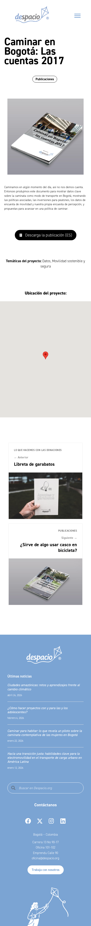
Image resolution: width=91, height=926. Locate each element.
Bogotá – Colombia (45, 834)
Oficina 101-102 (45, 847)
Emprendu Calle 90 (45, 853)
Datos (46, 261)
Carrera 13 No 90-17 (45, 842)
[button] (45, 235)
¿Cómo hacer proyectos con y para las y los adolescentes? (37, 710)
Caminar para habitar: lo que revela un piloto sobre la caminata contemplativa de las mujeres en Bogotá (44, 733)
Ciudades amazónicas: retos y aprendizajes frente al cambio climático (43, 687)
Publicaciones (45, 79)
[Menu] (77, 15)
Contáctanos (45, 805)
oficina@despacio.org (45, 858)
